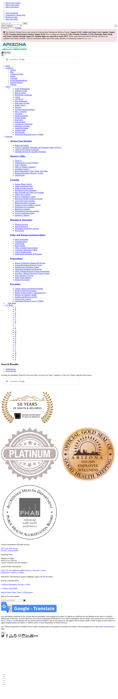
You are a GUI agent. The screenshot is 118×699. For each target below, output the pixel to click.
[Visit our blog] (15, 637)
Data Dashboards (21, 101)
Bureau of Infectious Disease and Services (30, 263)
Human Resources (21, 226)
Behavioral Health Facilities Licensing (29, 199)
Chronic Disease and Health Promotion (29, 289)
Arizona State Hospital (21, 141)
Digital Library (20, 105)
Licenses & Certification (23, 124)
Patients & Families (22, 145)
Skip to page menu (12, 5)
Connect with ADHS (9, 588)
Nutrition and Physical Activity (26, 297)
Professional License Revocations (27, 211)
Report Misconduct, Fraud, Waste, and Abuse (31, 171)
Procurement (19, 231)
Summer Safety (20, 130)
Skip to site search (12, 7)
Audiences (9, 68)
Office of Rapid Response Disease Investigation (32, 271)
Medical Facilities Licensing (25, 203)
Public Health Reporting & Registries (28, 254)
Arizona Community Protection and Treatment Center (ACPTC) (38, 147)
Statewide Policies (12, 674)
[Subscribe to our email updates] (32, 637)
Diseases (18, 107)
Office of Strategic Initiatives (25, 167)
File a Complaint (21, 112)
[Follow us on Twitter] (3, 637)
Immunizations (20, 122)
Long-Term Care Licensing (25, 201)
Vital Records (20, 132)
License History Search (23, 184)
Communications (21, 242)
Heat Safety (19, 120)
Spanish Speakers (16, 82)
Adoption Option (21, 91)
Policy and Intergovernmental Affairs (27, 235)
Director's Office (17, 156)
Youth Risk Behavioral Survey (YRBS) (29, 134)
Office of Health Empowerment (26, 248)
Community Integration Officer (26, 250)
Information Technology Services (27, 228)
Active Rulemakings (22, 89)
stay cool (87, 38)
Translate (18, 28)
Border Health (20, 246)
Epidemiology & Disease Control (27, 267)
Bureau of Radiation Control (25, 197)
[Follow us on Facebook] (7, 637)
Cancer (17, 97)
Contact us (14, 573)
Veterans (13, 85)
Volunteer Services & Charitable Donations (30, 152)
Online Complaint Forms (24, 186)
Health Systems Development (25, 291)
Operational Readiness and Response (28, 269)
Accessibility (10, 678)
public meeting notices (106, 627)
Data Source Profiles (22, 103)
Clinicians (13, 78)
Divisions (9, 137)
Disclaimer (9, 680)
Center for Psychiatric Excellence (27, 150)
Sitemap (8, 684)
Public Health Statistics (23, 278)
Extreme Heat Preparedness (25, 109)
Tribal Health (19, 244)
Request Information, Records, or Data (29, 173)
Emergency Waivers (22, 215)
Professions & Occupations (24, 207)
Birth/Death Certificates (23, 95)
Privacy (8, 676)
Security (9, 682)
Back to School (20, 93)
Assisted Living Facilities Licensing (28, 205)
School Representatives (18, 80)
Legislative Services (22, 169)
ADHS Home (11, 369)
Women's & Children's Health (25, 295)
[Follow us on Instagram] (24, 637)
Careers (43, 570)
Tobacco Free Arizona (23, 299)
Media (21, 573)
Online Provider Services (24, 188)
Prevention (15, 284)
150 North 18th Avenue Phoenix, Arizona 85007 (10, 550)
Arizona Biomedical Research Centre (28, 265)
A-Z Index (9, 305)
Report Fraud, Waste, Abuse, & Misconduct (17, 592)
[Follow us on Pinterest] (20, 637)
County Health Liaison (23, 252)
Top (3, 633)
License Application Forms (24, 213)
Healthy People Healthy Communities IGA (30, 293)
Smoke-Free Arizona (22, 280)
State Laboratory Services (24, 276)
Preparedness (16, 258)
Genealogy (19, 114)
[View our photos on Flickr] (36, 637)
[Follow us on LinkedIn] (28, 637)
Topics (8, 87)
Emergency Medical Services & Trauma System (32, 273)
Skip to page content (13, 3)
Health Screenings (21, 116)
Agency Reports (21, 165)
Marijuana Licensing (22, 126)
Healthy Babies (20, 118)
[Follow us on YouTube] (11, 637)
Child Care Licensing (22, 195)
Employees (5, 573)
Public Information (21, 239)
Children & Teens (16, 74)
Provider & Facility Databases (26, 190)
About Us (18, 161)
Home (8, 66)
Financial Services (21, 224)
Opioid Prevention (21, 128)
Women (13, 70)
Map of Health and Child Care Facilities (29, 192)
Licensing (14, 180)
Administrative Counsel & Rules (26, 163)
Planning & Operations (21, 220)
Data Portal (12, 303)
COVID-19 (19, 99)
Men (11, 72)
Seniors (13, 76)
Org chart (36, 570)
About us (28, 570)
